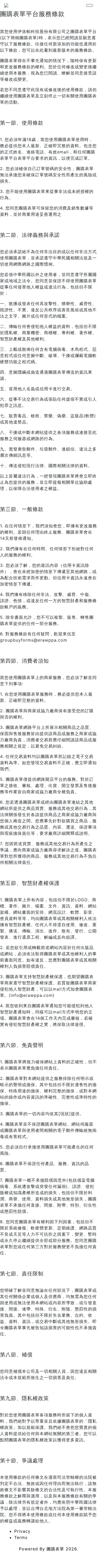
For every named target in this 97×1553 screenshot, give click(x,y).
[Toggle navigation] (89, 5)
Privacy (22, 1531)
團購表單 (55, 1548)
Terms (20, 1537)
